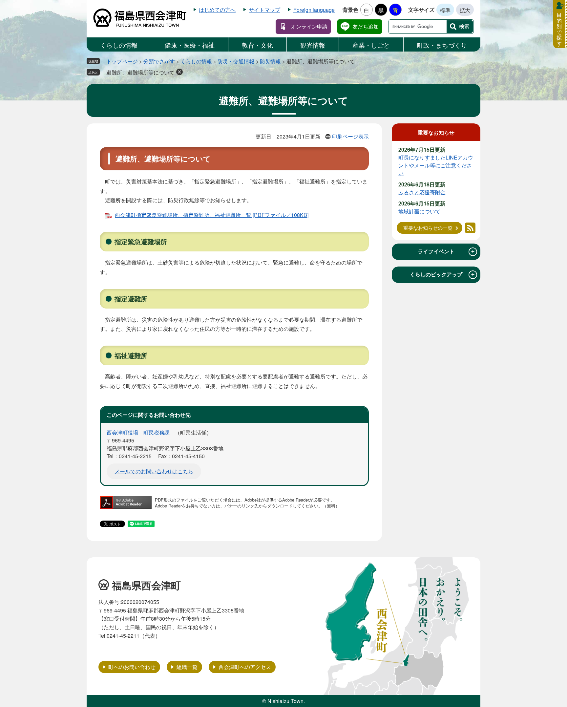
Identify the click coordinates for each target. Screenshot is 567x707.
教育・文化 (257, 44)
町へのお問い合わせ (132, 667)
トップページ (122, 61)
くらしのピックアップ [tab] (442, 274)
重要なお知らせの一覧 (427, 227)
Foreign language (314, 9)
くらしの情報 (118, 44)
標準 (445, 10)
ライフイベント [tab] (446, 251)
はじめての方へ (217, 9)
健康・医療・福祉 (190, 44)
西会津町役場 (122, 432)
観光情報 (312, 44)
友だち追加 (365, 26)
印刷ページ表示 (350, 136)
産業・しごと (371, 44)
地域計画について (419, 211)
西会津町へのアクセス (245, 667)
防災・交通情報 (236, 61)
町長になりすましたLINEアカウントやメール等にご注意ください (435, 165)
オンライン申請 (309, 26)
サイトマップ (264, 9)
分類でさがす (159, 61)
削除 (179, 72)
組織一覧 (187, 667)
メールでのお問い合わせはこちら (154, 471)
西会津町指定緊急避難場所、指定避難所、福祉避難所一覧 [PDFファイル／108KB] (211, 215)
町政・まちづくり (442, 44)
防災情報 (270, 61)
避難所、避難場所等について (140, 72)
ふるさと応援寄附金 (422, 192)
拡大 (465, 10)
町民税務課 (156, 432)
